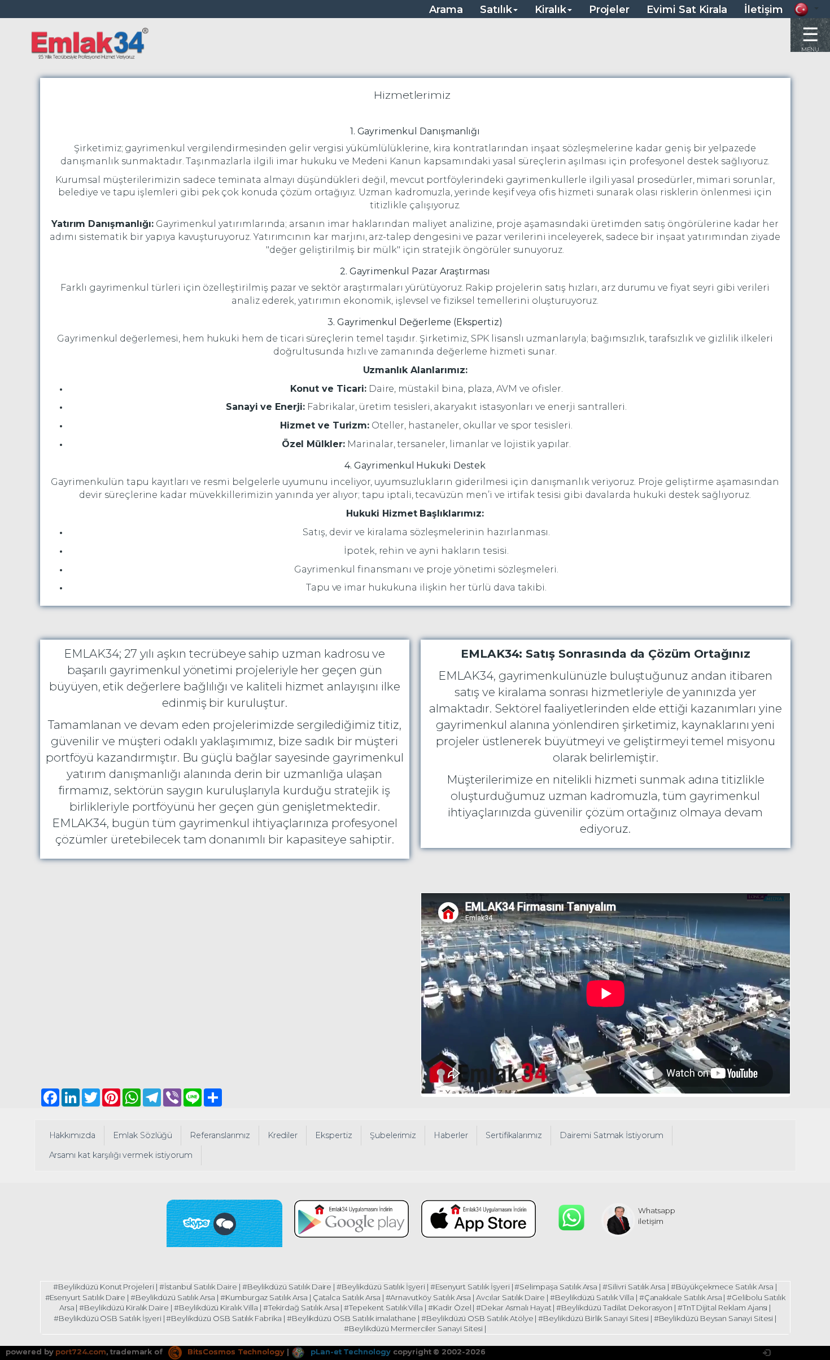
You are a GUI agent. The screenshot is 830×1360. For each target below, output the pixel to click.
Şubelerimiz (393, 1135)
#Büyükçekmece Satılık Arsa (722, 1286)
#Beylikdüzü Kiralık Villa (216, 1307)
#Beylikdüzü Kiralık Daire (124, 1307)
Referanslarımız (220, 1135)
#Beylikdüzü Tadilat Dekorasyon (614, 1307)
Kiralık (550, 9)
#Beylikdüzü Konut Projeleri (103, 1286)
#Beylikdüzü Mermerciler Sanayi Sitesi (413, 1328)
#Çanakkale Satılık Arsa (680, 1297)
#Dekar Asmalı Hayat (513, 1307)
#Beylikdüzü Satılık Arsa (172, 1297)
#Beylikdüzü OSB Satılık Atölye (477, 1318)
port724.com (80, 1351)
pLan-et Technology (349, 1351)
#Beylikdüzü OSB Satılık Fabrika (223, 1318)
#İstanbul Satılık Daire (198, 1286)
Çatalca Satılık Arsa (347, 1297)
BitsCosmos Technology (235, 1351)
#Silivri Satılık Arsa (634, 1286)
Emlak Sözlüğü (142, 1135)
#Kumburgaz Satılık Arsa (264, 1297)
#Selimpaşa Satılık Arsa (555, 1286)
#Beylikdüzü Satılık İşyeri (381, 1286)
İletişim (763, 9)
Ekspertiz (333, 1135)
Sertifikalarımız (514, 1135)
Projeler (609, 9)
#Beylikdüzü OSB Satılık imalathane (351, 1318)
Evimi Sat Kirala (686, 9)
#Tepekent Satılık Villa (383, 1307)
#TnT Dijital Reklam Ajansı (723, 1307)
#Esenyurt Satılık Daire (85, 1297)
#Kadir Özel (449, 1307)
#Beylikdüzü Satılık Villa (592, 1297)
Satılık (496, 9)
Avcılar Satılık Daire (510, 1297)
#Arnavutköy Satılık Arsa (428, 1297)
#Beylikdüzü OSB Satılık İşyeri (107, 1318)
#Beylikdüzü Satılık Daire (287, 1286)
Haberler (451, 1135)
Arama (446, 9)
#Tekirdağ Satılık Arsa (301, 1307)
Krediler (283, 1135)
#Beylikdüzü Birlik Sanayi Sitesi (593, 1318)
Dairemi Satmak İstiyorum (611, 1135)
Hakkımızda (72, 1135)
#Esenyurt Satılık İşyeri (470, 1286)
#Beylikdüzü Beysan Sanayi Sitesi (713, 1318)
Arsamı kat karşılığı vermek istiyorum (121, 1155)
